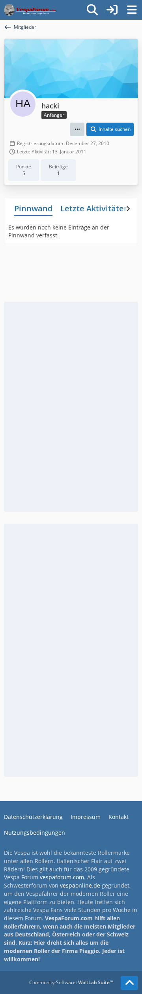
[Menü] (132, 10)
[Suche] (92, 10)
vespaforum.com (62, 877)
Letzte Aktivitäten (94, 208)
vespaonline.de (80, 885)
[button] (77, 129)
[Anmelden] (112, 10)
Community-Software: (71, 982)
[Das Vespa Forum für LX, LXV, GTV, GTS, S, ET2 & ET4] (30, 10)
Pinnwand (33, 208)
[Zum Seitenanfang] (129, 983)
